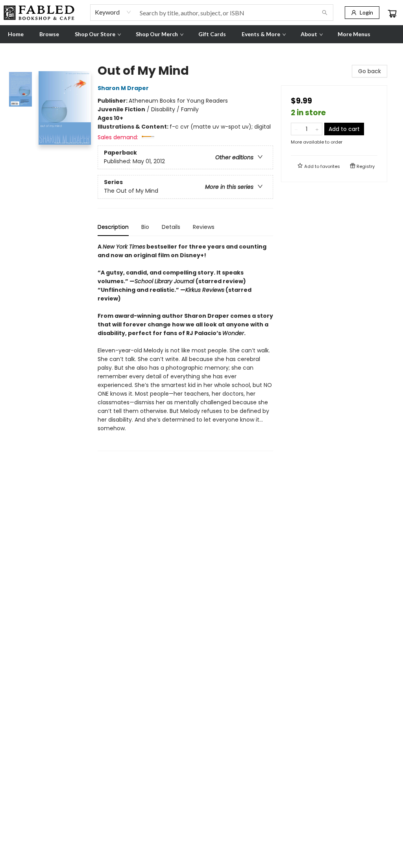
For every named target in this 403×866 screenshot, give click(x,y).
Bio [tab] (145, 227)
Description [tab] (113, 227)
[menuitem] (15, 34)
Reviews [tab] (203, 227)
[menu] (201, 34)
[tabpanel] (185, 346)
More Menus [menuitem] (354, 34)
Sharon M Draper (123, 88)
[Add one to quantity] (317, 129)
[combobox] (113, 12)
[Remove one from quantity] (296, 129)
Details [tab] (171, 227)
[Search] (325, 12)
